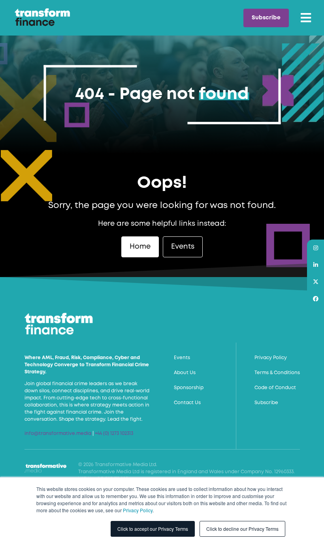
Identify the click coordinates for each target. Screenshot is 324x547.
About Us (185, 373)
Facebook (315, 298)
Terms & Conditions (277, 373)
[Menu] (306, 18)
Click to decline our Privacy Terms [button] (242, 528)
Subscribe (266, 17)
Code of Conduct (275, 388)
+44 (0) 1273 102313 (114, 433)
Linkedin (315, 265)
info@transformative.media (57, 433)
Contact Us (187, 403)
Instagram (315, 248)
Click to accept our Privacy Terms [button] (152, 528)
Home (140, 247)
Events (182, 247)
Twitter (315, 282)
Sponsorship (188, 388)
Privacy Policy (138, 510)
